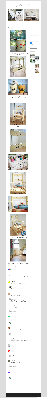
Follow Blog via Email (32, 37)
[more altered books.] (37, 66)
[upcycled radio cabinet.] (37, 61)
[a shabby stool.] (37, 63)
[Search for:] (34, 35)
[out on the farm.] (37, 58)
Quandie (12, 286)
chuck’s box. (31, 31)
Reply (11, 314)
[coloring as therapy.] (37, 54)
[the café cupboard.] (32, 56)
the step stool (15, 263)
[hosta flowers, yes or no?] (32, 61)
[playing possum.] (36, 62)
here (27, 301)
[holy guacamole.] (37, 71)
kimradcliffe (12, 327)
